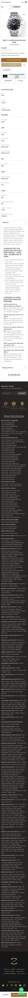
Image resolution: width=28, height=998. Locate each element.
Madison (12, 938)
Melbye (22, 906)
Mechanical (21, 674)
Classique (18, 588)
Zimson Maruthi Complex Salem (10, 533)
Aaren (17, 900)
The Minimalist (13, 789)
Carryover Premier (6, 806)
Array (20, 804)
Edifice (21, 710)
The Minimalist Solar (17, 790)
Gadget (13, 812)
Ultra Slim (4, 693)
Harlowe (4, 842)
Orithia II (20, 579)
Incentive (8, 706)
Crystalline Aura (21, 889)
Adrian (22, 930)
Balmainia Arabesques (12, 551)
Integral (11, 661)
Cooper (8, 935)
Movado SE (19, 647)
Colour (10, 703)
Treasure (21, 824)
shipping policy (20, 969)
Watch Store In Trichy (20, 535)
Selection (4, 708)
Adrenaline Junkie (21, 743)
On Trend (4, 921)
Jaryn (8, 842)
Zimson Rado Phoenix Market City (10, 463)
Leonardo (20, 685)
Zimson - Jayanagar (18, 467)
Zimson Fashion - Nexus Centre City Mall (12, 485)
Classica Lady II (13, 561)
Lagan (3, 919)
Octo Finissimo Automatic (8, 599)
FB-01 (10, 773)
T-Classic (14, 670)
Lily (2, 938)
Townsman (4, 792)
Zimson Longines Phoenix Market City (11, 517)
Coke (9, 749)
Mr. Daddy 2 (11, 731)
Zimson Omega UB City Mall (9, 447)
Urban (14, 857)
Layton (3, 844)
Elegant (24, 624)
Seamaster (9, 654)
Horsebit (4, 802)
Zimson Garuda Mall (17, 440)
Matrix (17, 815)
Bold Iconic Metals (6, 644)
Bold (25, 700)
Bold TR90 (20, 644)
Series (24, 821)
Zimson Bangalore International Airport (11, 468)
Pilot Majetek (21, 629)
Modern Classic (5, 835)
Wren (3, 853)
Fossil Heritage (5, 776)
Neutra (18, 783)
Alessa (7, 933)
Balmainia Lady (14, 553)
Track (17, 824)
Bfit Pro (3, 698)
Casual (24, 747)
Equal (13, 704)
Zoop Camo (5, 945)
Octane (20, 919)
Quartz (18, 878)
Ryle (3, 908)
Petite (13, 724)
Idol (11, 814)
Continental (21, 806)
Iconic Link (8, 724)
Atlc (23, 679)
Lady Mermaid (5, 864)
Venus (13, 869)
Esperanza (4, 647)
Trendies (14, 756)
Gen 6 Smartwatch (18, 776)
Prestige (3, 677)
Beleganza (10, 554)
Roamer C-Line (17, 864)
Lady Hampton (13, 685)
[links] (3, 985)
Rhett (11, 785)
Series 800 (18, 649)
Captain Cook (18, 656)
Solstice (14, 822)
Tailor (6, 824)
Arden (17, 717)
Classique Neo (5, 917)
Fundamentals (10, 751)
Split (22, 731)
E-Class (21, 910)
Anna (16, 804)
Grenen (16, 904)
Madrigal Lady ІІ (6, 574)
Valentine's (4, 760)
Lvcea (10, 597)
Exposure (4, 810)
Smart (20, 687)
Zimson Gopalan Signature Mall (10, 456)
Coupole (4, 659)
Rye (17, 785)
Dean (8, 771)
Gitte (12, 904)
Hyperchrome (5, 661)
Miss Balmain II (17, 578)
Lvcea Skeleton (17, 597)
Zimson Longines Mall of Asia (9, 475)
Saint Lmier (20, 631)
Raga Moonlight (13, 924)
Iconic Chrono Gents (7, 570)
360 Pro (19, 762)
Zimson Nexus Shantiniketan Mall (10, 458)
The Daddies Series (6, 732)
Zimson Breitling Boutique (8, 424)
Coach (21, 717)
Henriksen (4, 906)
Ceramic (24, 689)
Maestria (24, 576)
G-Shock (17, 713)
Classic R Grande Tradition (16, 560)
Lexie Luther (21, 780)
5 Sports (17, 872)
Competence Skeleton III (8, 862)
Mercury (20, 764)
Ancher (22, 900)
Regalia (13, 926)
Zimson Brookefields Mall (8, 423)
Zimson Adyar (16, 490)
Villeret (16, 586)
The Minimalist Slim (6, 790)
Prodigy (3, 821)
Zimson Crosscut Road (16, 433)
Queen (16, 821)
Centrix (24, 656)
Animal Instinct (11, 745)
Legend (3, 629)
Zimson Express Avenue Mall (9, 492)
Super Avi (11, 612)
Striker (21, 822)
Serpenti (4, 602)
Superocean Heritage (7, 614)
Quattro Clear (9, 821)
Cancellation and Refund (9, 973)
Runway (3, 851)
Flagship (9, 626)
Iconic (14, 569)
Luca (8, 938)
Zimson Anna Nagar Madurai (9, 528)
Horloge (17, 683)
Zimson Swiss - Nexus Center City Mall (11, 484)
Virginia (10, 792)
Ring (24, 764)
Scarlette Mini (5, 787)
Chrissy (22, 933)
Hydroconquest (5, 627)
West (12, 940)
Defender (13, 771)
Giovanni (11, 739)
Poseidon (12, 819)
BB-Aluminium (19, 595)
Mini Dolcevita (14, 629)
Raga (13, 923)
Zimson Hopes (5, 435)
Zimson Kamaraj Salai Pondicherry (10, 522)
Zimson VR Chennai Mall (8, 501)
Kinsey (11, 780)
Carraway (4, 771)
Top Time (15, 614)
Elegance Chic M (14, 565)
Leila (21, 936)
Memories (14, 896)
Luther (3, 781)
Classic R (21, 558)
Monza (11, 864)
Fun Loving (21, 737)
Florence (18, 659)
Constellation (19, 652)
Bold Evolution (20, 640)
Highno (3, 706)
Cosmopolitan (5, 889)
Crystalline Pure (5, 892)
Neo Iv (15, 919)
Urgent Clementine (20, 758)
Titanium (20, 691)
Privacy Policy (19, 971)
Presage (8, 878)
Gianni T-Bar (5, 739)
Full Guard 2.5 (5, 729)
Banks (3, 681)
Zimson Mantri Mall (21, 447)
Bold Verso (4, 646)
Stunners (10, 754)
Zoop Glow (19, 945)
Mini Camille (13, 846)
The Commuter (5, 789)
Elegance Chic (5, 565)
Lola (25, 685)
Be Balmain (4, 554)
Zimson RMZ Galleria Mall (8, 461)
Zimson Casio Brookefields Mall (9, 426)
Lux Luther (8, 781)
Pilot (7, 819)
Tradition (13, 591)
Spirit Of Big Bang (13, 619)
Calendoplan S (19, 646)
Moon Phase (5, 579)
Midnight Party (5, 752)
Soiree (3, 822)
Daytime (22, 892)
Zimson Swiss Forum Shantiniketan (10, 459)
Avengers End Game (7, 747)
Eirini (12, 563)
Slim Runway (9, 851)
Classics (17, 910)
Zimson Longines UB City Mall (9, 445)
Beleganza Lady (13, 556)
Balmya (20, 553)
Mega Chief (4, 731)
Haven (17, 936)
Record (14, 631)
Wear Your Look (16, 760)
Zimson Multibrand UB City (17, 442)
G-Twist (8, 812)
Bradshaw (7, 840)
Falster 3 (12, 903)
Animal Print (19, 745)
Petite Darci (18, 847)
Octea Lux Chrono (6, 898)
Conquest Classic (11, 624)
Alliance (21, 700)
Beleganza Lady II (6, 558)
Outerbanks (11, 687)
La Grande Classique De (16, 627)
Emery (20, 840)
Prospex (13, 878)
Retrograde (19, 926)
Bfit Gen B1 (16, 696)
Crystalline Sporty (14, 892)
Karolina (17, 906)
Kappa (15, 739)
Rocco (16, 687)
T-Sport (9, 672)
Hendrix (3, 814)
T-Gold (19, 670)
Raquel (22, 783)
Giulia (3, 683)
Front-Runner (10, 810)
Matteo (14, 741)
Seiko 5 (22, 878)
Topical (9, 756)
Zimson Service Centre (7, 467)
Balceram (18, 548)
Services (13, 969)
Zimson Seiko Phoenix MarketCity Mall (11, 499)
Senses (8, 708)
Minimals (8, 919)
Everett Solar (5, 773)
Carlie (16, 769)
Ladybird (11, 586)
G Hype (3, 812)
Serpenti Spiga (20, 602)
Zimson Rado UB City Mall (8, 443)
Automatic (18, 689)
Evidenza (4, 626)
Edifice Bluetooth (6, 713)
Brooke (7, 681)
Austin (14, 933)
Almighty (24, 762)
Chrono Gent (14, 558)
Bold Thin (14, 644)
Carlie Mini (22, 769)
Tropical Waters (5, 758)
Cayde (11, 681)
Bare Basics (15, 747)
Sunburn (20, 754)
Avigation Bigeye (21, 621)
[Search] (22, 2)
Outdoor (22, 713)
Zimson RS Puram (6, 433)
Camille (12, 840)
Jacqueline (18, 778)
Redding (4, 785)
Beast (3, 764)
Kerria (14, 570)
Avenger (19, 607)
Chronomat (4, 609)
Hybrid (12, 906)
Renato (19, 741)
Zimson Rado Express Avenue (9, 494)
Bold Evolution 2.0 (6, 642)
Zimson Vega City (6, 442)
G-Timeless (23, 799)
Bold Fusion (15, 642)
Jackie (20, 814)
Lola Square (5, 687)
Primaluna (9, 631)
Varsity (9, 760)
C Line (17, 860)
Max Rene (8, 691)
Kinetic (3, 876)
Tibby (22, 851)
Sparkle (24, 926)
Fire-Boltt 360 (14, 764)
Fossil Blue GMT (14, 774)
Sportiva (14, 879)
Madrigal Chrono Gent (12, 572)
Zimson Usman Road (7, 490)
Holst (8, 906)
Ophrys (10, 579)
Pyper (15, 849)
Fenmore (18, 773)
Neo (12, 919)
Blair (3, 840)
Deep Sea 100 (18, 862)
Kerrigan (7, 780)
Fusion (20, 810)
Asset (23, 804)
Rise (25, 706)
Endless (10, 704)
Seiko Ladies (5, 879)
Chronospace (11, 609)
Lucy (10, 815)
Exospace (12, 611)
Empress (19, 808)
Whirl (23, 708)
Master (8, 629)
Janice (23, 778)
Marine (24, 588)
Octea (19, 896)
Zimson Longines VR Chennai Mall (10, 506)
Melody (21, 815)
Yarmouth (16, 940)
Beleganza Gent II (18, 554)
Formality (18, 704)
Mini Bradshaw (5, 846)
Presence (4, 631)
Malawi (17, 855)
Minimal (21, 706)
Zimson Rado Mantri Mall (8, 449)
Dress (22, 874)
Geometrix (17, 917)
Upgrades (12, 758)
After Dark (4, 745)
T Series (8, 665)
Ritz (23, 849)
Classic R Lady (5, 561)
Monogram (14, 817)
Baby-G (17, 710)
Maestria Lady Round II (7, 578)
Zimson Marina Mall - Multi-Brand (10, 512)
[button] (5, 22)
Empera (3, 913)
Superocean (17, 612)
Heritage (18, 668)
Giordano (20, 795)
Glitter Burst (22, 812)
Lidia (24, 936)
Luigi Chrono (5, 741)
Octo (23, 597)
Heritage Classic (16, 626)
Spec (18, 822)
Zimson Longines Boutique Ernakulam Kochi (12, 542)
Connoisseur (15, 806)
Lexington (12, 844)
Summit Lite (4, 637)
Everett (21, 771)
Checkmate (4, 749)
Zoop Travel (5, 946)
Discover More (17, 874)
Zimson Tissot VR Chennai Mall (9, 503)
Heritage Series (11, 647)
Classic (3, 691)
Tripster (19, 756)
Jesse (3, 780)
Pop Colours (13, 752)
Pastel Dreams (10, 921)
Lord (7, 876)
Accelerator (22, 838)
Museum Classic (5, 649)
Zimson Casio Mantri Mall (8, 452)
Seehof (17, 866)
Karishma (23, 917)
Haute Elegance (18, 567)
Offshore (21, 827)
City (7, 703)
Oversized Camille (6, 847)
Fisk (23, 903)
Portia (11, 849)
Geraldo (23, 681)
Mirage (9, 817)
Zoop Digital (12, 945)
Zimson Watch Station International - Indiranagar (14, 465)
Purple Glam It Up (6, 923)
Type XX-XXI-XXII (20, 591)
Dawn (14, 808)
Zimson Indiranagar (6, 440)
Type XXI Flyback (6, 592)
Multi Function (5, 797)
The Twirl (9, 802)
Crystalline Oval (14, 891)
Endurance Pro (5, 611)
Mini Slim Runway (21, 846)
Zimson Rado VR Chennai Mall (9, 505)
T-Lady (23, 670)
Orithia (15, 579)
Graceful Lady (12, 894)
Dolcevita (19, 624)
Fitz (19, 681)
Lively (12, 706)
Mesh (16, 706)
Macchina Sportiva (13, 876)
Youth (11, 714)
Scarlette (21, 785)
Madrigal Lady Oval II (7, 576)
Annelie (7, 903)
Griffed (11, 729)
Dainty (23, 703)
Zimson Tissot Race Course (8, 430)
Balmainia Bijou (5, 553)
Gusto (16, 827)
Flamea (12, 567)
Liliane (17, 844)
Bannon (23, 767)
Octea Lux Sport (16, 898)
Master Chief (17, 729)
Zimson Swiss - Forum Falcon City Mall (11, 470)
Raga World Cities (6, 926)
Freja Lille (7, 904)
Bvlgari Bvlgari (5, 597)
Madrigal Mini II (17, 576)
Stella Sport (16, 787)
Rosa (23, 741)
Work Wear (10, 928)
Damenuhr (4, 704)
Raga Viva (20, 924)
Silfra (6, 857)
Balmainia (4, 551)
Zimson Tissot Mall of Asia (8, 479)
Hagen (20, 904)
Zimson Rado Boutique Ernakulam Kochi (12, 546)
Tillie (24, 790)
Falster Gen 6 (18, 903)
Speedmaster (16, 654)
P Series (3, 665)
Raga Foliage (5, 924)
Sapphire (12, 649)
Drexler (16, 681)
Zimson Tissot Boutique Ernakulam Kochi (12, 544)
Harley (8, 936)
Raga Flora (17, 923)
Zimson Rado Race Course (8, 431)
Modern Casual (16, 834)
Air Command (21, 583)
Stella (10, 787)
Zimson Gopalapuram (7, 428)
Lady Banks (23, 683)
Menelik (22, 855)
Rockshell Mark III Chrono (8, 866)
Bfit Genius (23, 696)
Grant (3, 778)
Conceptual (4, 874)
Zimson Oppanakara (21, 431)
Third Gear (12, 824)
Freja (3, 904)
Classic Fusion (5, 619)
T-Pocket (4, 672)
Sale (13, 691)
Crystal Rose (13, 889)
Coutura (10, 874)
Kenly (11, 842)
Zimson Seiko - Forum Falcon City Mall (11, 472)
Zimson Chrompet (6, 513)
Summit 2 (21, 635)
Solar (16, 691)
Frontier (16, 810)
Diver (7, 737)
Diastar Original (11, 659)
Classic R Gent (5, 560)
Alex (11, 933)
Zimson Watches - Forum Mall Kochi (10, 541)
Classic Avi (18, 609)
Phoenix (4, 819)
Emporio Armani (13, 737)
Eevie (17, 771)
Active (15, 674)
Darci (16, 840)
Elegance (17, 563)
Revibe (18, 752)
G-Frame (17, 799)
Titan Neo (4, 928)
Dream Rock (5, 894)
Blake (18, 933)
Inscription (12, 778)
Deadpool (14, 749)
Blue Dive (4, 769)
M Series (21, 663)
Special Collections (6, 670)
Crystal (3, 834)
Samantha (22, 938)
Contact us (6, 969)
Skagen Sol (12, 908)
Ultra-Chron (4, 633)
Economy (20, 749)
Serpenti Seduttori (11, 602)
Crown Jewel (9, 808)
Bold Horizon (22, 642)
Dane (16, 935)
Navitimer (18, 611)
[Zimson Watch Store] (15, 7)
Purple (17, 921)
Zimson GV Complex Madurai (9, 526)
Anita (3, 903)
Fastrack (4, 751)
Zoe (24, 687)
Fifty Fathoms (5, 586)
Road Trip (23, 752)
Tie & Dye (4, 756)
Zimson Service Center (7, 515)
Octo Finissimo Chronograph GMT (10, 601)
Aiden (3, 933)
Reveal (20, 821)
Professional (5, 612)
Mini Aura (4, 817)
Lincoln (3, 815)
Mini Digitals (18, 942)
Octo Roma (22, 601)
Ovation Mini (5, 581)
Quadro (18, 724)
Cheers (3, 703)
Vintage (7, 714)
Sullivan (22, 787)
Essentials (4, 936)
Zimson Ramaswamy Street (18, 513)
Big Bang (18, 617)
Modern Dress (13, 835)
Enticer (12, 713)
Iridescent (15, 814)
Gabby (11, 776)
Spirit (25, 631)
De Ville (4, 654)
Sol (6, 822)
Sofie (14, 851)
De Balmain (21, 561)
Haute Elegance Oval (7, 569)
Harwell (7, 778)
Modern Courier (21, 781)
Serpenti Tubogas (6, 604)
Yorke (14, 792)
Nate (14, 783)
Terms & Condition (9, 971)
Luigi (19, 739)
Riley (14, 785)
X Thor (22, 760)
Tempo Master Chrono (17, 868)
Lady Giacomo (5, 685)
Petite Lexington (5, 849)
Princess (22, 819)
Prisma (15, 797)
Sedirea (11, 581)
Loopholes (17, 751)
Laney (15, 780)
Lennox (7, 844)
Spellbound (18, 708)
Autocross (17, 767)
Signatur (7, 908)
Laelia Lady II (20, 570)
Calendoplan (11, 646)
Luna (13, 815)
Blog (19, 973)
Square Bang (22, 619)
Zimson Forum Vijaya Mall (8, 508)
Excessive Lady (5, 567)
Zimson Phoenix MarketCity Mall (10, 497)
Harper (13, 683)
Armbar (17, 726)
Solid (12, 708)
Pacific (23, 817)
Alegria (20, 887)
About (23, 973)
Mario (10, 741)
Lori (5, 938)
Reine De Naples (6, 591)
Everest (24, 840)
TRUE (15, 661)
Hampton (7, 683)
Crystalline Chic (5, 891)
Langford (16, 842)
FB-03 (14, 773)
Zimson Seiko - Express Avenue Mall (11, 496)
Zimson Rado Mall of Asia (8, 477)
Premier (23, 611)
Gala (17, 812)
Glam (23, 704)
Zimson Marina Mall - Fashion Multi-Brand (12, 510)
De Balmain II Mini (6, 563)
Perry (3, 719)
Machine (14, 781)
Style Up (15, 754)
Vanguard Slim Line (6, 869)
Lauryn (21, 842)
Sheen (3, 714)
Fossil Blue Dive (5, 774)
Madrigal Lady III (15, 574)
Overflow (17, 731)
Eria (20, 565)
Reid (8, 785)
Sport (19, 835)
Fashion (8, 913)
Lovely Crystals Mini (6, 896)
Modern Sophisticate (7, 783)
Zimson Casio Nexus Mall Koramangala (11, 454)
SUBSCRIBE (22, 393)
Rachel (17, 938)
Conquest (4, 624)
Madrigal (4, 572)
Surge (3, 824)
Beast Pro (7, 764)
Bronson (9, 769)
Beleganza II (5, 556)
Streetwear (4, 754)
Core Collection (17, 703)
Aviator (23, 735)
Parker (13, 847)
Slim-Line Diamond (6, 868)
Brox (13, 769)
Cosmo (3, 808)
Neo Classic (22, 876)
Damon (12, 935)
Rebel (3, 857)
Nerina (19, 817)
